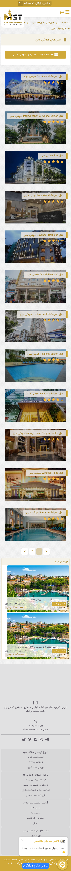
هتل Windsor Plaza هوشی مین (46, 473)
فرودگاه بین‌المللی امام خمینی (35, 785)
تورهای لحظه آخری (35, 767)
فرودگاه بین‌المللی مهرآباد (35, 779)
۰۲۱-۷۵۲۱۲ (29, 3)
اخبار (35, 823)
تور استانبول (35, 835)
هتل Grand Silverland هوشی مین (45, 275)
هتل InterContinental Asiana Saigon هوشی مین (37, 116)
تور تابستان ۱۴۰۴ (36, 762)
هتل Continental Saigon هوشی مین (44, 76)
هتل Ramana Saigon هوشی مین (45, 354)
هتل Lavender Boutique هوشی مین (44, 235)
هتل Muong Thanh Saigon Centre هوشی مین (38, 433)
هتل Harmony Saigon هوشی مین (45, 394)
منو (62, 11)
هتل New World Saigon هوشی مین (44, 195)
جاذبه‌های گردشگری (35, 818)
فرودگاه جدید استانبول (35, 795)
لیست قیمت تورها (36, 757)
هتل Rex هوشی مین (52, 156)
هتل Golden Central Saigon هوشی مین (41, 314)
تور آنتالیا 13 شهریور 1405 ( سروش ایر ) (35, 600)
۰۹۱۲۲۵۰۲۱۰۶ (29, 729)
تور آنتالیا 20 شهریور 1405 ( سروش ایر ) (35, 647)
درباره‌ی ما (35, 813)
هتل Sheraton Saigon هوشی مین (45, 513)
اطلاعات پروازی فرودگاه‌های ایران (36, 790)
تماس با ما (35, 807)
